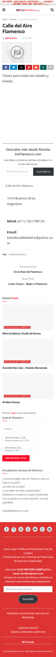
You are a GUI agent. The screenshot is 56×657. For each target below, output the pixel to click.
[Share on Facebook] (5, 67)
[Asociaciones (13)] (21, 437)
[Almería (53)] (21, 450)
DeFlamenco (11, 38)
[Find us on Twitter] (13, 529)
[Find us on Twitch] (42, 529)
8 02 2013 (27, 38)
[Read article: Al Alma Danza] (28, 386)
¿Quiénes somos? (28, 627)
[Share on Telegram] (13, 67)
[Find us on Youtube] (35, 529)
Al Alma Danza (11, 402)
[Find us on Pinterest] (20, 529)
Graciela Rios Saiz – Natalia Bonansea (24, 368)
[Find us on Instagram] (28, 529)
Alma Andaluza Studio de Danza (21, 333)
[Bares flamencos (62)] (21, 440)
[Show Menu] (3, 10)
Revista (13, 19)
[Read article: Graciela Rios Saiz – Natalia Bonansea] (28, 352)
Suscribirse (43, 171)
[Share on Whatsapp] (43, 67)
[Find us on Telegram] (49, 529)
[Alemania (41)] (21, 447)
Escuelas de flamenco (28, 19)
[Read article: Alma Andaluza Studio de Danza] (28, 317)
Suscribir (28, 599)
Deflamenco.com (16, 651)
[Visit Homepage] (28, 10)
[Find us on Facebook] (6, 529)
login (13, 413)
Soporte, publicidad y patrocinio (28, 632)
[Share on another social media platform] (50, 67)
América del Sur (18, 254)
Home (4, 19)
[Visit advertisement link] (28, 2)
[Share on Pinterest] (29, 67)
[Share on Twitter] (21, 67)
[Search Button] (52, 10)
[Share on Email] (36, 67)
